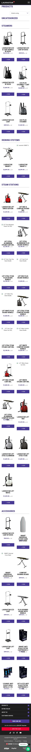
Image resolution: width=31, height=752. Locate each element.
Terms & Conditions (8, 741)
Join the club (16, 729)
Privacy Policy (18, 741)
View (8, 59)
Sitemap (25, 741)
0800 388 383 (16, 721)
